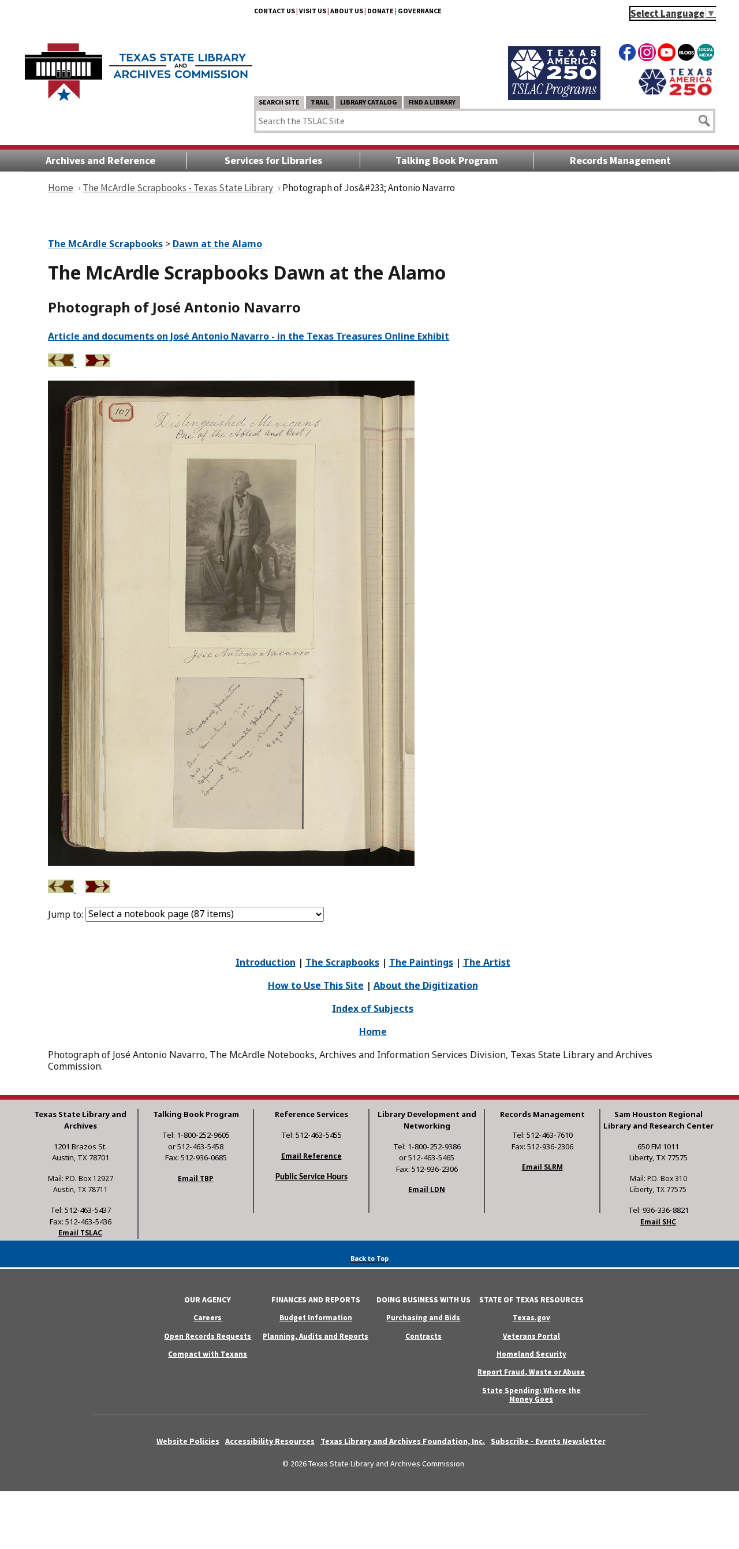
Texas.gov (531, 1318)
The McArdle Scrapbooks (105, 243)
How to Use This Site (316, 985)
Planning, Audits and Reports (315, 1336)
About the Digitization (426, 985)
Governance (420, 10)
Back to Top (369, 1258)
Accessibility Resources (270, 1441)
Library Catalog (368, 102)
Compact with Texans (207, 1354)
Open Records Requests (207, 1336)
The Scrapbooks (342, 962)
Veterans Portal (531, 1336)
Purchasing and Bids (423, 1318)
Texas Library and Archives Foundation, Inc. (402, 1441)
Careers (207, 1318)
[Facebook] (627, 54)
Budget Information (315, 1318)
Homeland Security (531, 1354)
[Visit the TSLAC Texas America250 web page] (554, 96)
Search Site (279, 102)
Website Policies (187, 1441)
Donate (380, 10)
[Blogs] (686, 54)
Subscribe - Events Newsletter (548, 1441)
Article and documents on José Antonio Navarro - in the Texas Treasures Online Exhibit (248, 336)
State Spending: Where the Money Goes (531, 1395)
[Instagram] (647, 54)
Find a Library (432, 102)
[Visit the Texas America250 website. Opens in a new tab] (675, 94)
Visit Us (312, 10)
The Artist (486, 962)
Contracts (423, 1336)
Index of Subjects (372, 1008)
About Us (346, 10)
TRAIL (320, 102)
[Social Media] (706, 54)
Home (373, 1031)
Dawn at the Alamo (217, 243)
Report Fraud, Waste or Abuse (531, 1372)
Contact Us (274, 10)
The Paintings (421, 962)
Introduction (266, 962)
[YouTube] (666, 54)
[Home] (138, 66)
